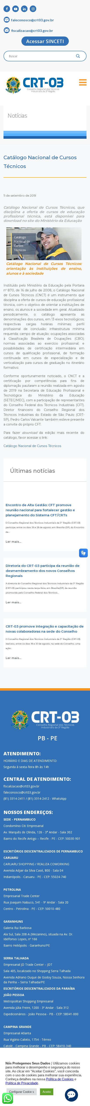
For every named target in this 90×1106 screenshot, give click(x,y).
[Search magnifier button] (78, 57)
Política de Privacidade (21, 1083)
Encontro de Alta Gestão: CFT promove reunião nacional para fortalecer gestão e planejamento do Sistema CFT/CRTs (40, 510)
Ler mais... (13, 541)
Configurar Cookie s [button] (21, 1091)
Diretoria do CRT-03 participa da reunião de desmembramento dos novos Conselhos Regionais (43, 571)
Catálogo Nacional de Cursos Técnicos (32, 446)
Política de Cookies (60, 1079)
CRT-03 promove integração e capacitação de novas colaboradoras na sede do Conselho (45, 628)
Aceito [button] (47, 1091)
